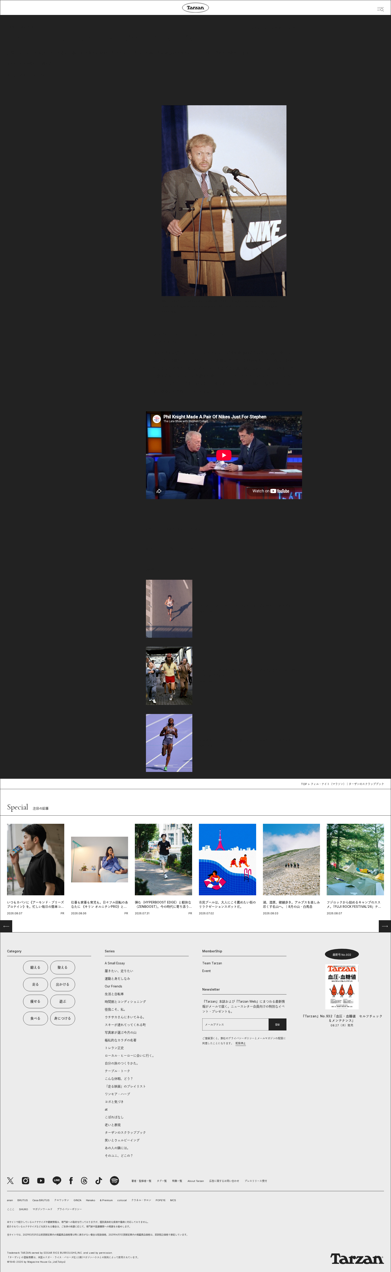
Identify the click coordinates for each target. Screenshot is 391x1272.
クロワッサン (61, 1200)
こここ (10, 1209)
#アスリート (155, 529)
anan (10, 1200)
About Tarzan (196, 1181)
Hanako (90, 1200)
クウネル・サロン (141, 1200)
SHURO (23, 1209)
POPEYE (161, 1200)
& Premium (106, 1200)
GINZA (77, 1200)
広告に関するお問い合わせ (224, 1181)
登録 (277, 1024)
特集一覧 (177, 1181)
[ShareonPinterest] (217, 549)
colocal (122, 1200)
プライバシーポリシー (69, 1209)
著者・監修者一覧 (141, 1181)
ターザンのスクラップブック (27, 75)
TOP (304, 784)
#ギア (171, 529)
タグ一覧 (162, 1181)
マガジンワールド (42, 1209)
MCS (173, 1200)
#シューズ (185, 529)
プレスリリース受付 (256, 1181)
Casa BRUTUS (41, 1200)
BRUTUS (22, 1200)
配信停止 (241, 1043)
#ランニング (204, 529)
